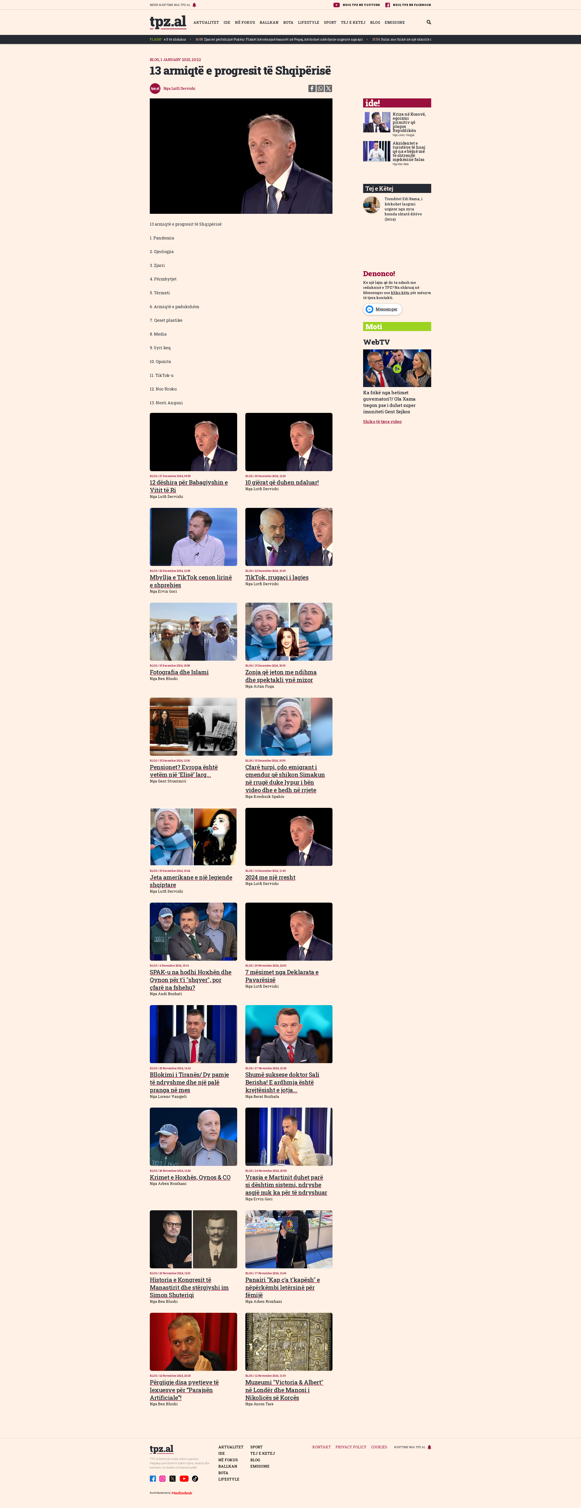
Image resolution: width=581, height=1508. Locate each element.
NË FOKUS (245, 22)
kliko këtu (400, 292)
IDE (227, 22)
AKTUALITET (206, 22)
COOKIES (379, 1447)
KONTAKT (321, 1447)
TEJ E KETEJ (353, 22)
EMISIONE (395, 22)
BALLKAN (269, 22)
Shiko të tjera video (382, 421)
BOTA (288, 22)
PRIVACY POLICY (351, 1447)
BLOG (375, 22)
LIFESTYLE (308, 22)
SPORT (330, 22)
